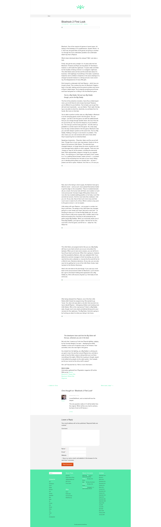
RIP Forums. (68, 481)
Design (50, 487)
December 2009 (102, 499)
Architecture (51, 483)
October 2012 (102, 493)
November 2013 (102, 483)
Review (50, 507)
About (49, 16)
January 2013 (102, 489)
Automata (68, 475)
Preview (50, 503)
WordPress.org (69, 497)
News (77, 24)
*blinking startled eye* (70, 479)
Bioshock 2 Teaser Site (68, 374)
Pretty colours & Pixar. (70, 477)
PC (79, 24)
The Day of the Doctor (90, 482)
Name (64, 449)
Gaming (74, 24)
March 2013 (101, 487)
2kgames (64, 378)
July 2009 (101, 504)
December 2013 (102, 481)
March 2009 (101, 510)
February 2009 (102, 512)
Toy (50, 511)
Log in (67, 491)
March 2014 (101, 479)
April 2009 (101, 508)
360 (71, 24)
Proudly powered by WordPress (80, 524)
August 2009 (101, 502)
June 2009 (101, 506)
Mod (50, 497)
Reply (72, 411)
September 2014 (102, 475)
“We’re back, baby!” (107, 385)
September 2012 (102, 495)
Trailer (50, 513)
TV (49, 515)
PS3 (81, 24)
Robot (50, 509)
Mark (83, 482)
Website (64, 455)
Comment (64, 428)
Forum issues (68, 483)
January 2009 (102, 514)
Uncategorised (52, 516)
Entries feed (68, 493)
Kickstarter (51, 495)
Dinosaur (51, 489)
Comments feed (69, 495)
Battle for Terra (53, 385)
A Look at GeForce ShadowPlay (87, 476)
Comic (50, 485)
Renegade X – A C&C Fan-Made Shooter (88, 488)
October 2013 (102, 485)
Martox (86, 24)
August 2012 (101, 497)
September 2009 (102, 501)
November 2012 (102, 491)
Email (64, 452)
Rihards (63, 400)
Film (50, 491)
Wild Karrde (84, 475)
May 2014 (101, 477)
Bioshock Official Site (68, 376)
